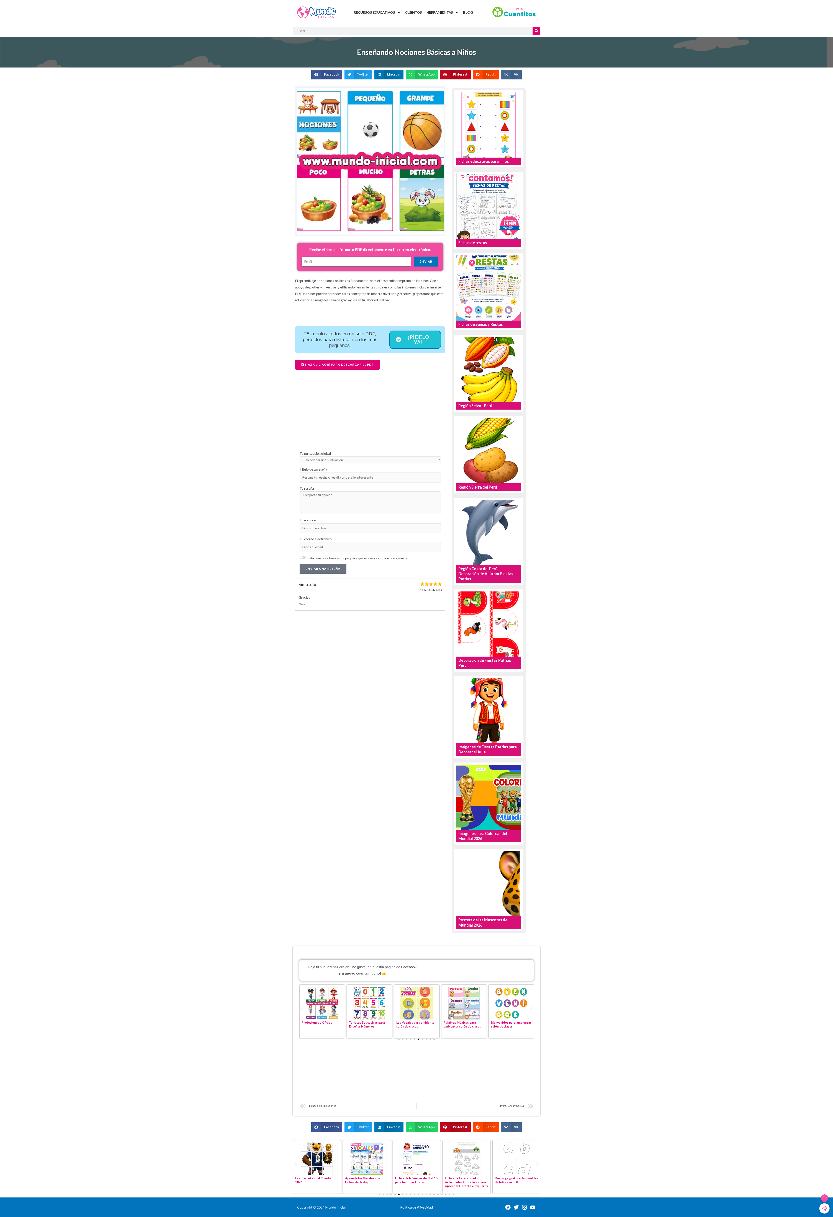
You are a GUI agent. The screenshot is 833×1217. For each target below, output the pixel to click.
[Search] (536, 31)
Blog (468, 12)
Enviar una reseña (323, 568)
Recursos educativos (374, 12)
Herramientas (439, 12)
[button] (326, 74)
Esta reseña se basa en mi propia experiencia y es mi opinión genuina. (357, 558)
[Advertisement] (370, 410)
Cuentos (413, 12)
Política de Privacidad (416, 1207)
